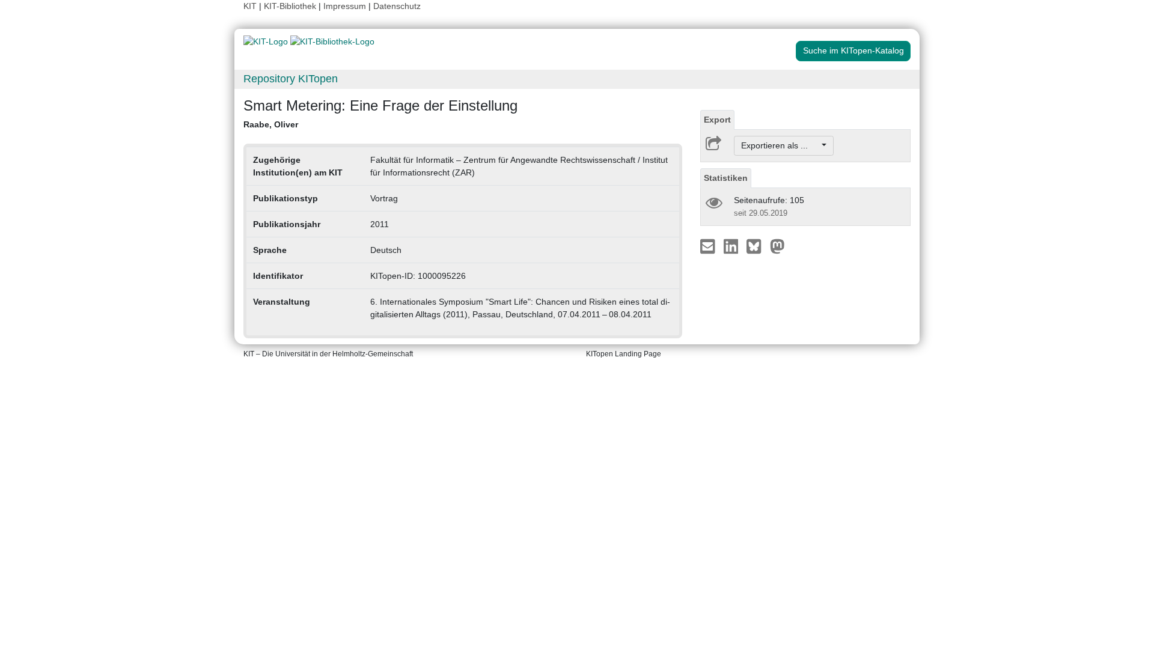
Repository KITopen (290, 79)
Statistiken (726, 178)
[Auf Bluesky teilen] (757, 246)
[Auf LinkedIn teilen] (732, 246)
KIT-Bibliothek (291, 6)
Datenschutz (397, 6)
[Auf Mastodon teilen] (777, 246)
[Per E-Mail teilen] (709, 246)
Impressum (344, 6)
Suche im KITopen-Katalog (853, 50)
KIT (250, 6)
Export (717, 119)
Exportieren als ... (780, 145)
